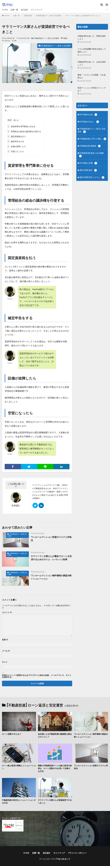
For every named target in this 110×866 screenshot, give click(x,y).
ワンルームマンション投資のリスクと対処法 (51, 538)
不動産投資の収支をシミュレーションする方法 (19, 801)
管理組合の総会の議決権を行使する (24, 131)
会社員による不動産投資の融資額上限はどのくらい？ (55, 735)
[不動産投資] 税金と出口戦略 (92, 154)
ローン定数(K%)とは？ (11, 734)
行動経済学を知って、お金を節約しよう (92, 63)
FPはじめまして (63, 859)
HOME (5, 9)
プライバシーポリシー (77, 853)
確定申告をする (16, 141)
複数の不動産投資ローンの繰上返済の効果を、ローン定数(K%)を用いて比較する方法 (55, 768)
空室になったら (16, 151)
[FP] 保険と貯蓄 (88, 163)
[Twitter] (29, 466)
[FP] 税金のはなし (89, 121)
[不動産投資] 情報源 (90, 146)
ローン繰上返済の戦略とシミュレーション (19, 766)
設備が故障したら (17, 146)
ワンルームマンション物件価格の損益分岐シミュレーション (51, 577)
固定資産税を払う (17, 136)
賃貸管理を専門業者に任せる (21, 126)
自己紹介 (24, 9)
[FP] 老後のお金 (88, 114)
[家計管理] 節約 (88, 170)
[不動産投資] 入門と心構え (93, 139)
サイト (5, 662)
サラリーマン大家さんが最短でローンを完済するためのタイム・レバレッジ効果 (51, 558)
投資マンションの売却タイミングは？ (92, 89)
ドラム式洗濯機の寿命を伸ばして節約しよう (92, 50)
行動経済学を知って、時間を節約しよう (92, 37)
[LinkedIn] (61, 466)
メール (6, 651)
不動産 (65, 38)
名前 (5, 640)
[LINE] (45, 466)
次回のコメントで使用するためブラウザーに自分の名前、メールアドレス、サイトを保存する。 (37, 676)
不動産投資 (28, 16)
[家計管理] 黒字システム (91, 177)
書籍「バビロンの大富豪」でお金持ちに (92, 76)
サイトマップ (36, 9)
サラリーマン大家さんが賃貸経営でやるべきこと (83, 16)
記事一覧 (14, 9)
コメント (7, 612)
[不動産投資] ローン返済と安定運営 (48, 16)
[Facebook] (13, 466)
